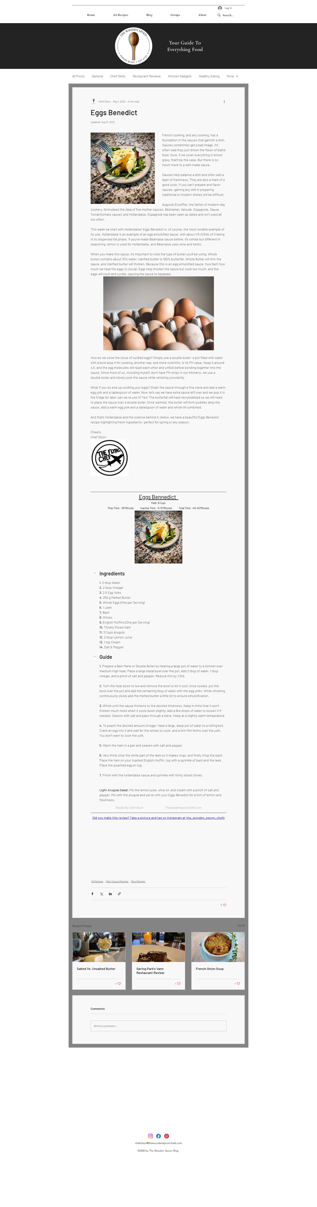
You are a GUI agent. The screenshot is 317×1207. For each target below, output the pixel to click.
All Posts (78, 76)
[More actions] (224, 101)
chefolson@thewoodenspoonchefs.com (158, 1143)
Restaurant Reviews (147, 76)
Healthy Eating (209, 76)
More (230, 76)
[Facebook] (158, 1136)
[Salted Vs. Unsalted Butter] (98, 947)
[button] (158, 573)
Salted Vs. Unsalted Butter (96, 969)
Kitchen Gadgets (180, 76)
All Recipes (97, 881)
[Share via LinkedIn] (110, 894)
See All (241, 925)
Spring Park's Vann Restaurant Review (150, 971)
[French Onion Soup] (218, 947)
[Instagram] (150, 1136)
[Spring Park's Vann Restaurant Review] (158, 947)
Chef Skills (117, 76)
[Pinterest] (166, 1136)
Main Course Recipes (117, 881)
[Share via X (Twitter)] (101, 894)
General (97, 76)
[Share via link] (119, 894)
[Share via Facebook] (92, 894)
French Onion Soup (210, 969)
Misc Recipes (138, 881)
